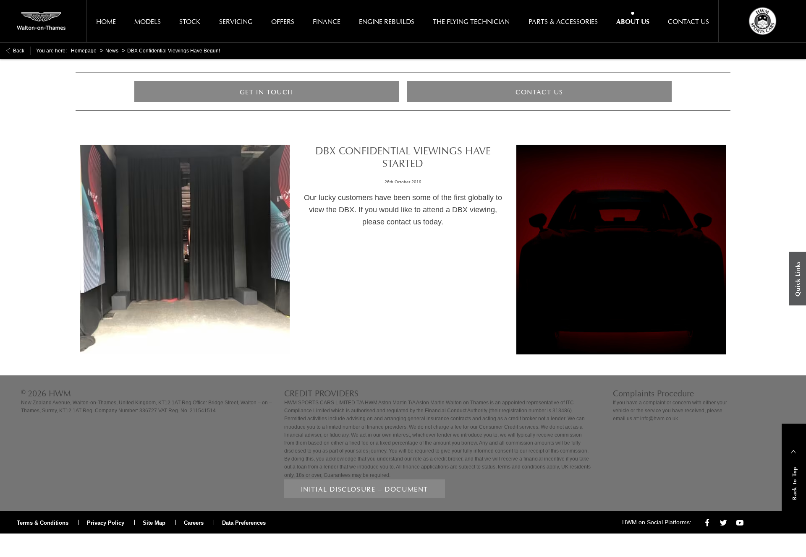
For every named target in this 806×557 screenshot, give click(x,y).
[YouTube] (740, 522)
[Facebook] (707, 522)
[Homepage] (41, 21)
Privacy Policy (105, 523)
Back (18, 51)
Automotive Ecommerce (89, 542)
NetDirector (33, 542)
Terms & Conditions (42, 523)
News (111, 51)
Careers (194, 523)
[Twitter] (723, 522)
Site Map (154, 523)
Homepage (84, 51)
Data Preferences (244, 523)
